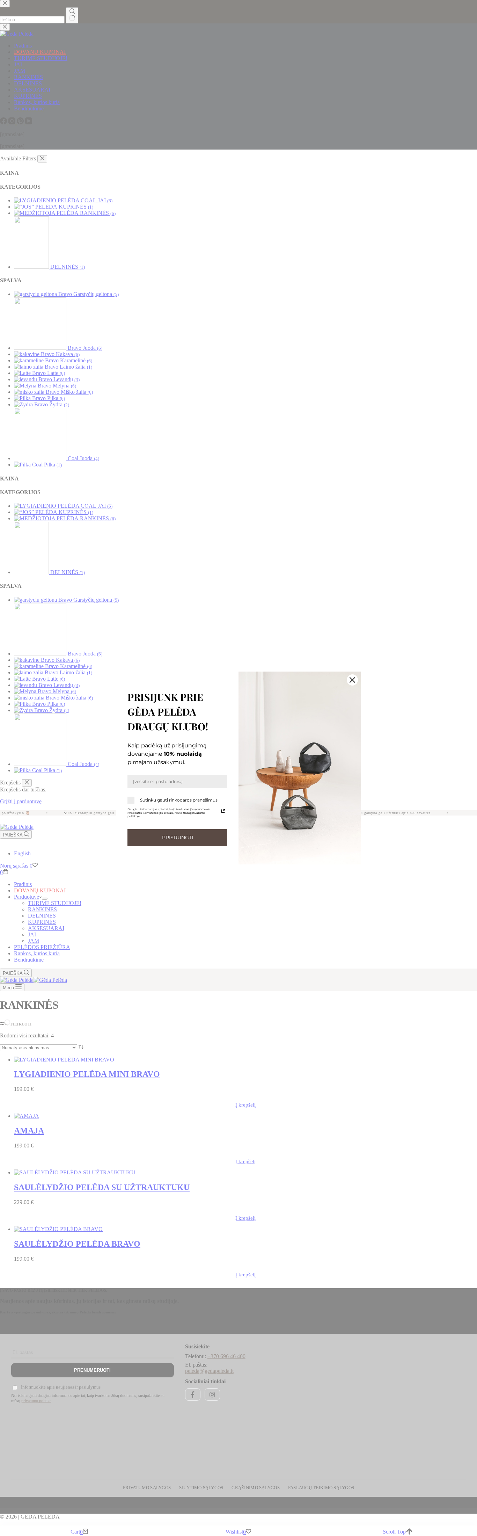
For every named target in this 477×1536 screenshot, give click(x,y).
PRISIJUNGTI (177, 837)
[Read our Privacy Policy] (223, 811)
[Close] (352, 680)
